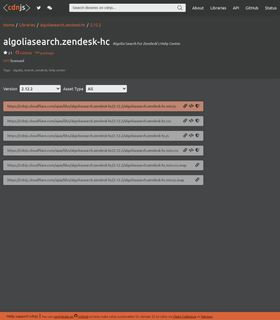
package (46, 53)
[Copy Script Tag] (191, 106)
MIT (6, 60)
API (236, 7)
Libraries (218, 7)
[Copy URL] (185, 106)
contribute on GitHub (71, 316)
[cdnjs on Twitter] (39, 7)
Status (271, 7)
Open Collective (184, 316)
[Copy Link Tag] (191, 121)
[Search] (180, 7)
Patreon (207, 316)
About (198, 7)
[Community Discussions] (49, 7)
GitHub (252, 7)
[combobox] (40, 88)
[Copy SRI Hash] (197, 106)
